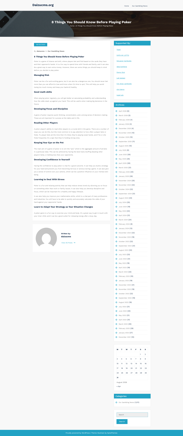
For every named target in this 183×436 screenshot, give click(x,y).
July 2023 (122, 254)
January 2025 (124, 176)
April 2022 (123, 320)
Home (126, 6)
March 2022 (123, 324)
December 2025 (125, 128)
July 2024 (122, 202)
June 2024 (123, 207)
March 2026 (123, 115)
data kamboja (122, 67)
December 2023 (125, 233)
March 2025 (123, 168)
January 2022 (124, 333)
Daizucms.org (43, 5)
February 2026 (124, 120)
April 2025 (123, 163)
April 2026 (123, 111)
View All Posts (67, 243)
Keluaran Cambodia (124, 61)
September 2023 (125, 246)
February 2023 (124, 276)
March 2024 (123, 220)
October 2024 (124, 189)
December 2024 (125, 181)
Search (122, 422)
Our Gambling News (139, 6)
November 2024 (125, 185)
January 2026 (124, 124)
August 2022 (123, 302)
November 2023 (125, 237)
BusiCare (101, 433)
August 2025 (123, 146)
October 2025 (124, 137)
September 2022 (125, 298)
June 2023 (123, 259)
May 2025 (122, 159)
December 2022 (125, 285)
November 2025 (125, 133)
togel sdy (120, 95)
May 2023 (122, 263)
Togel (119, 50)
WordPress (86, 433)
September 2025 (125, 141)
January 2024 (124, 228)
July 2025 (122, 150)
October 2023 (124, 241)
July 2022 (122, 307)
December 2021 (125, 337)
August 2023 (123, 250)
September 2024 (125, 194)
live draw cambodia (124, 84)
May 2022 (122, 315)
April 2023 (123, 268)
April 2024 (123, 215)
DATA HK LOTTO (123, 55)
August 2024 (123, 198)
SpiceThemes (112, 433)
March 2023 (123, 272)
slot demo (120, 89)
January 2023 (124, 281)
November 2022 (125, 289)
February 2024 (124, 224)
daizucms (41, 51)
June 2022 (123, 311)
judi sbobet (121, 78)
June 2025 (123, 155)
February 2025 (124, 172)
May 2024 (122, 211)
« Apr (119, 386)
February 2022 (124, 328)
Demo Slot (121, 72)
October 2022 (124, 294)
